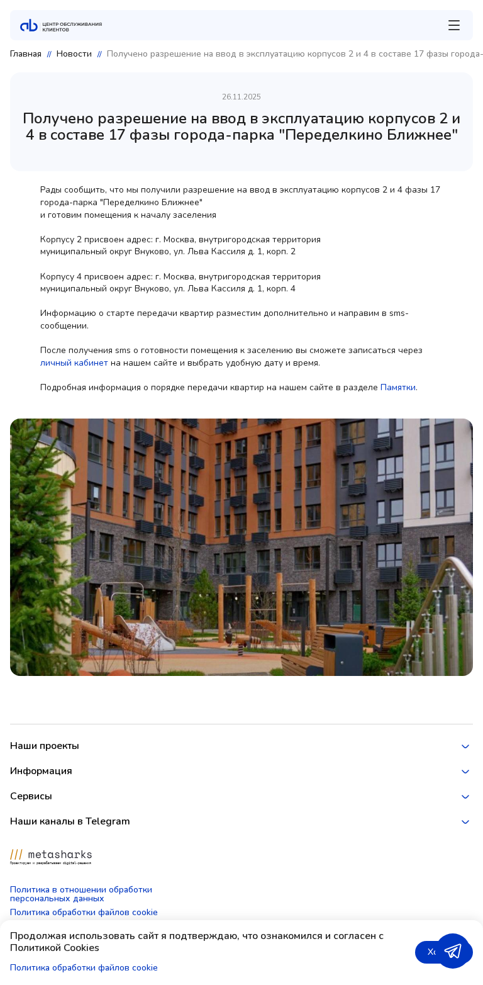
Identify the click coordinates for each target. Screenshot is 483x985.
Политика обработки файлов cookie (84, 912)
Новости (74, 54)
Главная (26, 54)
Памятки (398, 387)
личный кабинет (74, 363)
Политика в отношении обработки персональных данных (81, 894)
